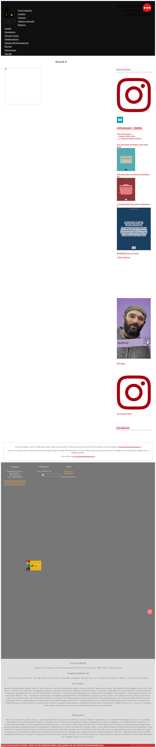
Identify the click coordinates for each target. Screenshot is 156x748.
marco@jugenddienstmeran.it (129, 447)
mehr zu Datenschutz (120, 745)
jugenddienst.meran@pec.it (14, 485)
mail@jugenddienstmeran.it (14, 483)
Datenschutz (69, 473)
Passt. (107, 745)
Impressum (68, 471)
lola (74, 477)
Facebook (123, 427)
